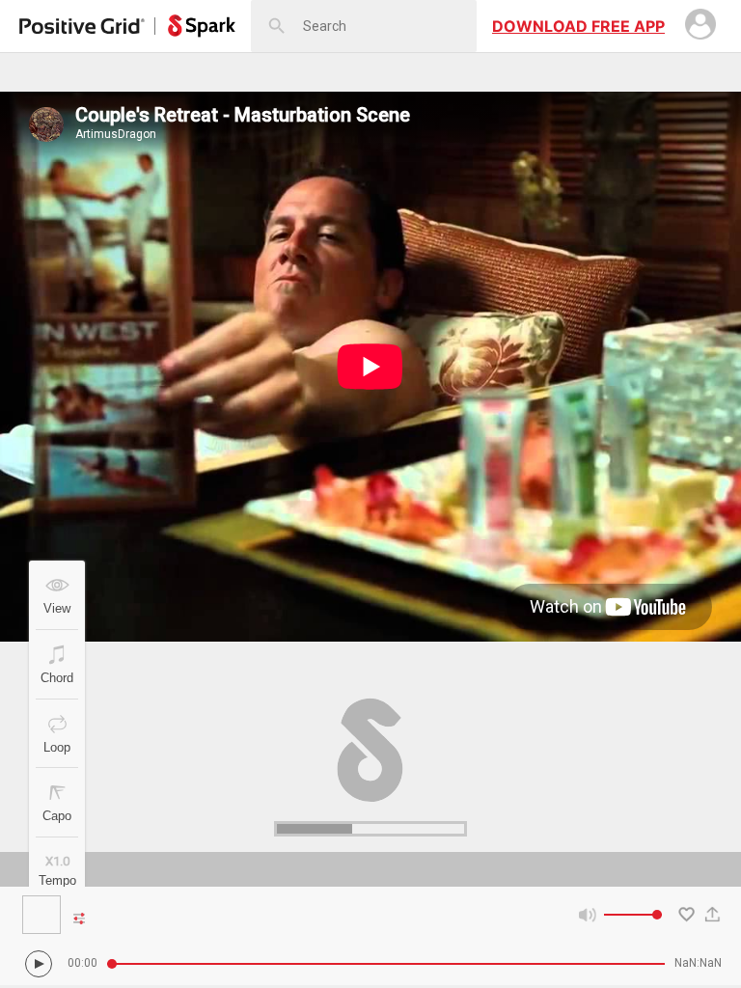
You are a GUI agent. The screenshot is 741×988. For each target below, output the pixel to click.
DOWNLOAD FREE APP (578, 26)
